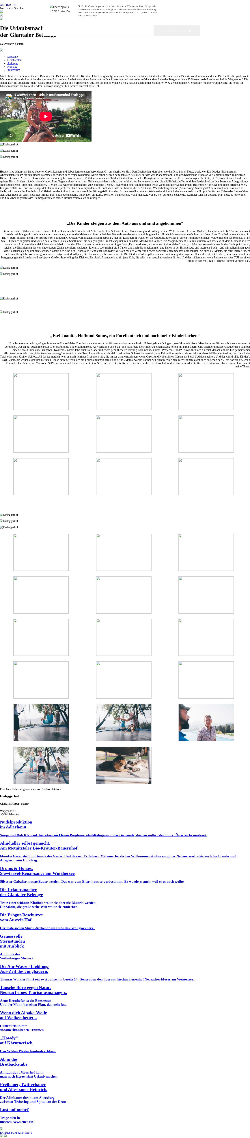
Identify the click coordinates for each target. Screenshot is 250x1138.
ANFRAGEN (8, 4)
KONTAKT (25, 1132)
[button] (177, 30)
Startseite (12, 56)
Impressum (13, 69)
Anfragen (12, 63)
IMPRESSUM (8, 1132)
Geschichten (14, 60)
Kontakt (12, 66)
